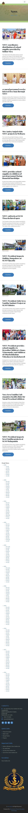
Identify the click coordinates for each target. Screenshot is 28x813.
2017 (5, 649)
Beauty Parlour (6, 735)
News (16, 15)
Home (12, 15)
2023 (5, 522)
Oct (7, 484)
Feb (7, 474)
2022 (5, 545)
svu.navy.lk (10, 806)
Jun (7, 468)
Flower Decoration (7, 731)
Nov (7, 483)
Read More (8, 63)
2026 (5, 465)
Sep (7, 486)
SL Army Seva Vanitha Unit (9, 750)
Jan (7, 475)
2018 (5, 628)
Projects (5, 738)
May (7, 469)
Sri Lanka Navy (6, 748)
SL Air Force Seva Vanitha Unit (10, 752)
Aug (7, 487)
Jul (7, 466)
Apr (7, 471)
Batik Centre (6, 733)
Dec (7, 481)
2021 (5, 566)
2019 (5, 605)
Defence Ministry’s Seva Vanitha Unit (11, 746)
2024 (5, 501)
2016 (5, 672)
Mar (7, 472)
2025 (5, 480)
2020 (5, 586)
